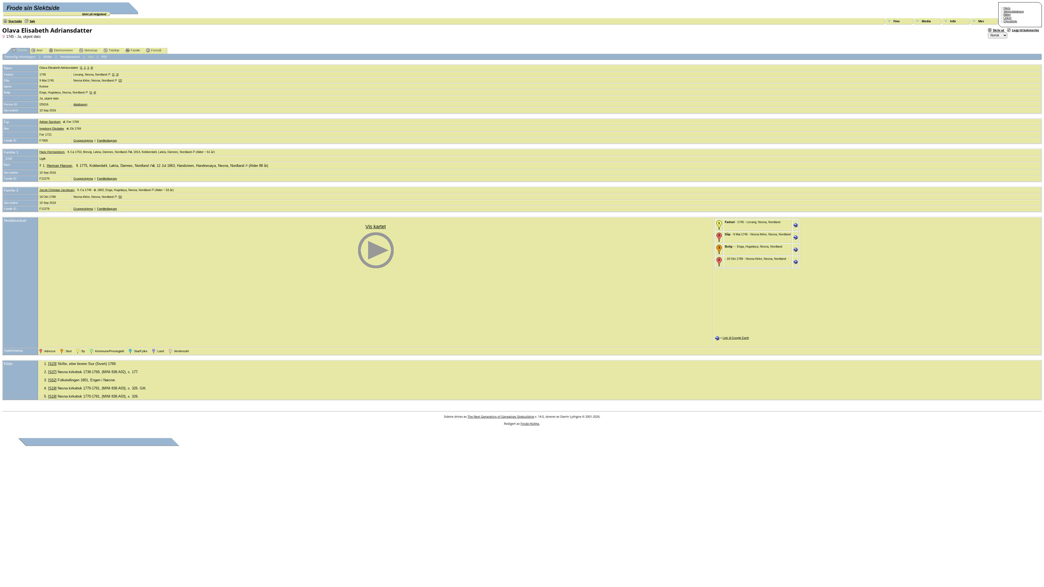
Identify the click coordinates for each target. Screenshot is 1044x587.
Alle (90, 57)
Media (926, 21)
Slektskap (90, 50)
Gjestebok (1010, 21)
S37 (52, 372)
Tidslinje (114, 50)
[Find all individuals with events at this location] (109, 74)
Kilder (48, 57)
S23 (52, 364)
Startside (15, 21)
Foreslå (156, 50)
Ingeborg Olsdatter (51, 128)
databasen (80, 104)
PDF (104, 57)
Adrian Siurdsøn (50, 121)
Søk (32, 21)
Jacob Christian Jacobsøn (56, 190)
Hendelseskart (70, 57)
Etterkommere (63, 50)
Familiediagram (107, 140)
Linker (1007, 18)
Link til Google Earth (736, 337)
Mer (981, 21)
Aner (39, 50)
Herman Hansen (59, 166)
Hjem (1006, 8)
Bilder (1007, 14)
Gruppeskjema (83, 140)
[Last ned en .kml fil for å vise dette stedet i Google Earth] (796, 226)
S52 (52, 380)
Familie (135, 50)
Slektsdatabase (1013, 11)
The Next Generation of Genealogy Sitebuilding (501, 416)
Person (22, 50)
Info (953, 21)
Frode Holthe (530, 423)
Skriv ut (998, 30)
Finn (896, 21)
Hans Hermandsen (51, 152)
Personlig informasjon (20, 57)
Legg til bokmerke (1025, 30)
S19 (52, 388)
